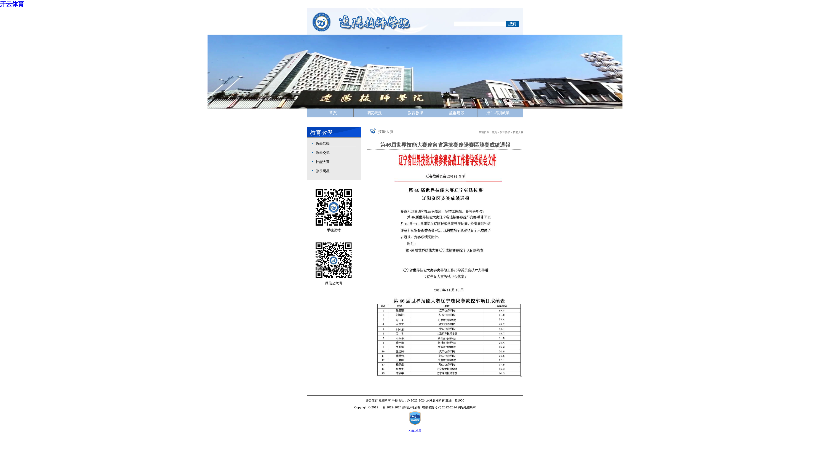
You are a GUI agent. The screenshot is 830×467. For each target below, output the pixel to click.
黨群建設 (456, 113)
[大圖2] (207, 71)
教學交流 (323, 153)
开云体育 (12, 4)
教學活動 (323, 144)
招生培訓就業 (498, 113)
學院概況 (374, 113)
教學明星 (323, 171)
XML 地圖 (415, 430)
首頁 (333, 113)
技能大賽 (323, 162)
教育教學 (415, 113)
